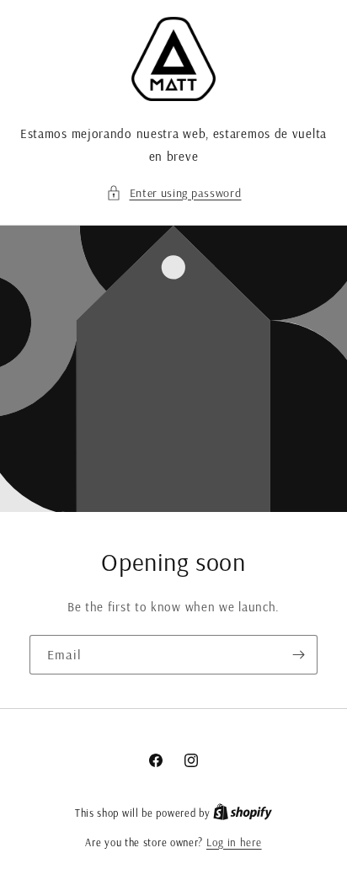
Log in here (234, 842)
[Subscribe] (298, 654)
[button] (174, 193)
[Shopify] (242, 812)
